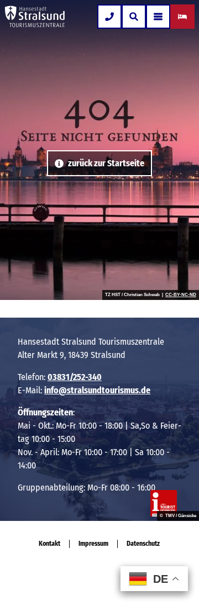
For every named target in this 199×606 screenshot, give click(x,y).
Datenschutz (143, 543)
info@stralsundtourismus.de (97, 390)
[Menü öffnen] (158, 16)
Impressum (93, 543)
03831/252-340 (75, 377)
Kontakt (49, 543)
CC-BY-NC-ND (180, 295)
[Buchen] (182, 16)
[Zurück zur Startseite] (34, 17)
